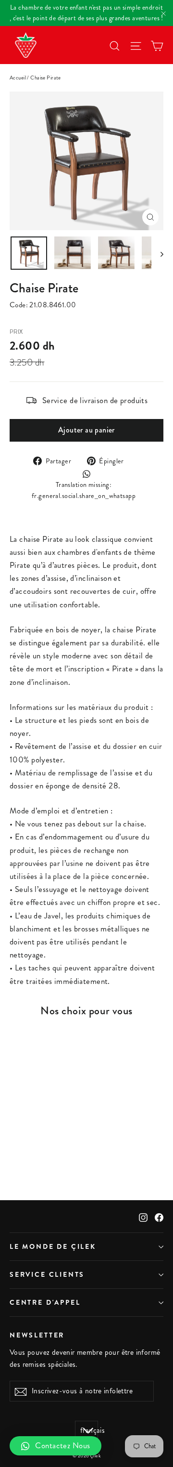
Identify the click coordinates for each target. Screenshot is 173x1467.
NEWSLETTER (37, 1334)
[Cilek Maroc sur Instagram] (143, 1216)
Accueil (18, 77)
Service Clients (47, 1274)
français (89, 1430)
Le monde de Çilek (53, 1246)
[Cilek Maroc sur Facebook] (159, 1216)
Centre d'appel (45, 1302)
